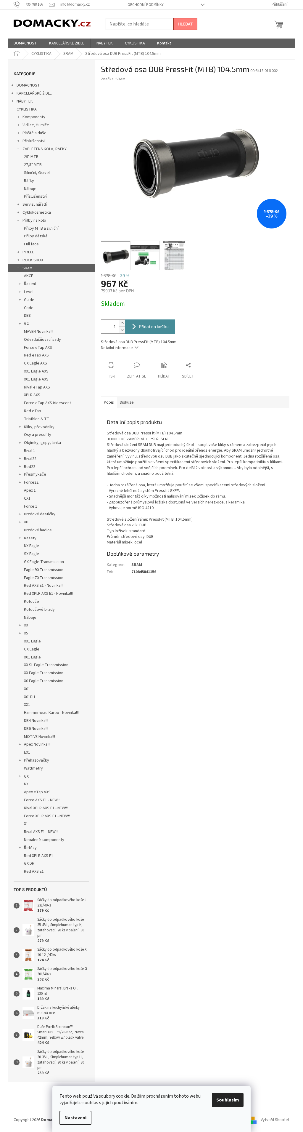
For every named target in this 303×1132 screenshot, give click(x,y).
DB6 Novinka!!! (36, 729)
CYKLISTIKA (27, 109)
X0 (26, 522)
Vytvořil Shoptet (275, 1120)
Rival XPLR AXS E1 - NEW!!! (46, 808)
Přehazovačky (36, 760)
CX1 (27, 498)
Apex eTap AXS (37, 792)
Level (28, 292)
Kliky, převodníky (39, 427)
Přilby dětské (36, 236)
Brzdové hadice (38, 530)
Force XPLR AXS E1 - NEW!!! (47, 816)
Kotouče (31, 602)
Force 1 (30, 506)
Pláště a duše (34, 133)
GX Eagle (31, 649)
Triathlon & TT (36, 419)
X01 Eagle (32, 657)
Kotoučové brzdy (39, 610)
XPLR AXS (32, 395)
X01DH (29, 697)
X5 (26, 633)
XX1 (27, 705)
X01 (27, 689)
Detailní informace (117, 348)
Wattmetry (33, 768)
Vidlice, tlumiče (35, 125)
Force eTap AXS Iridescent (47, 403)
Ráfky (29, 181)
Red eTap (32, 411)
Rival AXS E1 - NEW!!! (41, 832)
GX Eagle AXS (35, 363)
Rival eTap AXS (37, 387)
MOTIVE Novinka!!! (39, 737)
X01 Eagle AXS (36, 379)
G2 (26, 324)
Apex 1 (30, 490)
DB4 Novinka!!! (36, 721)
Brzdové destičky (39, 514)
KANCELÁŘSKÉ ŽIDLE (34, 93)
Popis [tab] (109, 402)
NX (26, 784)
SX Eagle (31, 554)
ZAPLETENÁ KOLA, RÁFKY (44, 149)
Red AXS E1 (34, 871)
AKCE (28, 276)
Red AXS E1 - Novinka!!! (43, 586)
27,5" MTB (33, 165)
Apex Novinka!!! (37, 744)
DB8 (27, 316)
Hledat (185, 23)
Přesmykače (35, 474)
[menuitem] (25, 43)
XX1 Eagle (32, 641)
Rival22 (30, 459)
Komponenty (33, 117)
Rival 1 (29, 451)
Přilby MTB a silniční (41, 228)
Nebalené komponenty (44, 840)
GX (26, 776)
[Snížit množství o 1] (122, 330)
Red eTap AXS (36, 355)
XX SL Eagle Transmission (46, 665)
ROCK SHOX (32, 260)
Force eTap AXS (38, 348)
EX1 (27, 752)
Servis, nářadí (34, 204)
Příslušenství (33, 141)
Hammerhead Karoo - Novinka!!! (51, 713)
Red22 (29, 467)
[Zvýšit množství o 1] (122, 323)
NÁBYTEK (25, 101)
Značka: (113, 79)
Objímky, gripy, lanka (42, 443)
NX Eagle (31, 546)
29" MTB (31, 157)
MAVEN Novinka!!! (38, 332)
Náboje (30, 189)
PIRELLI (28, 252)
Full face (31, 244)
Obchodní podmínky (146, 4)
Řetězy (30, 848)
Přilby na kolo (34, 220)
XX (26, 625)
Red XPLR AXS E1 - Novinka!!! (48, 594)
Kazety (30, 538)
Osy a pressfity (37, 435)
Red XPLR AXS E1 (38, 856)
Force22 (31, 482)
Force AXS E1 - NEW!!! (42, 800)
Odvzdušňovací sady (42, 340)
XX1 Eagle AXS (36, 371)
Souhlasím (227, 1100)
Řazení (30, 284)
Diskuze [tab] (127, 402)
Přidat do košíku (154, 326)
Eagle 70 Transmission (43, 578)
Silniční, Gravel (37, 173)
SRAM (27, 268)
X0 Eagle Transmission (43, 681)
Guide (29, 300)
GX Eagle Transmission (44, 562)
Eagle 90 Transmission (43, 570)
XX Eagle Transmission (43, 673)
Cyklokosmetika (36, 212)
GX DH (29, 863)
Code (28, 308)
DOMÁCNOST (28, 85)
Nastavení (75, 1118)
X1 (26, 824)
